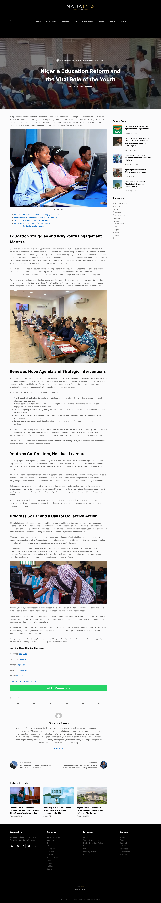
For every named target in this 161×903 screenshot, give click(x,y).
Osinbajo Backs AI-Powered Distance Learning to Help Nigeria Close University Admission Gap (24, 810)
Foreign (101, 21)
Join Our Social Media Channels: (32, 226)
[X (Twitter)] (34, 703)
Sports (123, 21)
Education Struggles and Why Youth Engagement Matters (38, 214)
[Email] (99, 703)
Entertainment (51, 21)
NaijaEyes (23, 654)
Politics (38, 21)
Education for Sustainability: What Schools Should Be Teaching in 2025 (136, 184)
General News (119, 224)
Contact (123, 840)
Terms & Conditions (91, 840)
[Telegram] (35, 846)
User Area (87, 854)
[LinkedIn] (67, 703)
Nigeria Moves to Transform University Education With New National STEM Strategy (90, 810)
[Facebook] (18, 703)
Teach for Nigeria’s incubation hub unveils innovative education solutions (138, 157)
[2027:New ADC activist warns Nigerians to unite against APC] (117, 129)
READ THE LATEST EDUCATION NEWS (26, 681)
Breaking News (89, 852)
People (116, 229)
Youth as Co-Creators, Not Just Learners (31, 220)
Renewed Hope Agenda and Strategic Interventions (35, 217)
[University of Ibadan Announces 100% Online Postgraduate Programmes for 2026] (58, 795)
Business (65, 21)
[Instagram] (23, 846)
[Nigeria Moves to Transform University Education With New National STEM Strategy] (92, 795)
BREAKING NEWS (87, 21)
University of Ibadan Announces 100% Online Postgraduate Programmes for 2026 (57, 810)
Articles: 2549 (58, 748)
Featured (112, 21)
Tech (75, 21)
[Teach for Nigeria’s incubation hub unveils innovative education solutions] (117, 158)
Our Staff (123, 843)
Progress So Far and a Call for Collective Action (34, 223)
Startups (123, 854)
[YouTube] (29, 846)
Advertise (124, 849)
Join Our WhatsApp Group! (58, 688)
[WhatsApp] (83, 703)
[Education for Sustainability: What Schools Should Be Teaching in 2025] (117, 184)
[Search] (11, 21)
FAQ (85, 849)
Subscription (125, 852)
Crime (115, 209)
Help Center (125, 846)
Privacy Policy (89, 837)
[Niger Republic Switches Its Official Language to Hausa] (117, 172)
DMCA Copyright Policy (93, 843)
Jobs (115, 226)
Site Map (87, 846)
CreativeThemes (97, 899)
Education (101, 60)
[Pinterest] (50, 703)
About (122, 837)
